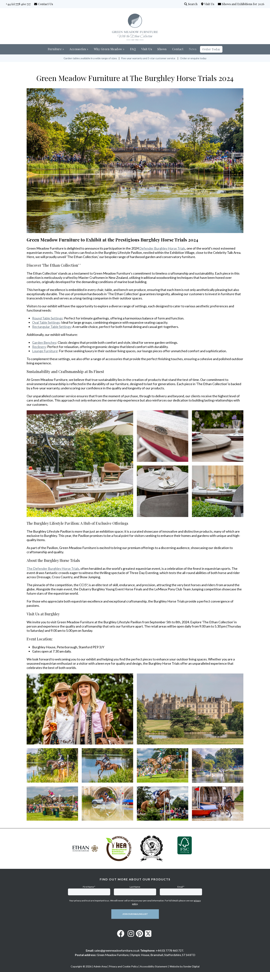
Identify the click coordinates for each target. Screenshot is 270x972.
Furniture (56, 49)
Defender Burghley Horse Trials (162, 248)
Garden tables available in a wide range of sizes (90, 58)
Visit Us (210, 4)
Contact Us (45, 4)
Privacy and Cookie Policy (123, 966)
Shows (162, 49)
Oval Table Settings (46, 322)
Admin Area (100, 966)
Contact (177, 49)
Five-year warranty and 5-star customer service (148, 58)
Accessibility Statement (154, 966)
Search (192, 4)
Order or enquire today (193, 58)
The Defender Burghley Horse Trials (53, 568)
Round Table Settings (47, 318)
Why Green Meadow (109, 49)
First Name (89, 886)
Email (180, 886)
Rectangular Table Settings (51, 327)
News (192, 49)
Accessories (78, 49)
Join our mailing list (135, 914)
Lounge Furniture (44, 351)
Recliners (39, 347)
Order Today (211, 49)
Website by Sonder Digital (184, 966)
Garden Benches (44, 342)
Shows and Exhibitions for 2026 (243, 4)
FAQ (133, 49)
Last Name (135, 886)
